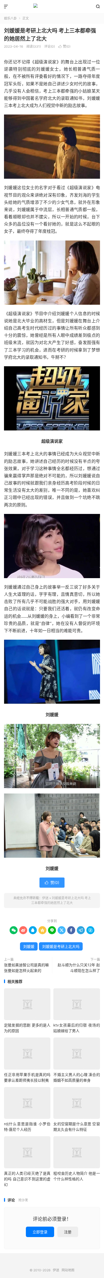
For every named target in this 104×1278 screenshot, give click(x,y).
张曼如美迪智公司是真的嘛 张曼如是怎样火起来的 (26, 968)
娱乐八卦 (10, 18)
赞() (64, 46)
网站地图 (68, 1270)
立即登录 (40, 1232)
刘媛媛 (28, 946)
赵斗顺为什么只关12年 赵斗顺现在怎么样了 (79, 968)
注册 (67, 1232)
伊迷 (52, 6)
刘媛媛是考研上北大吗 (60, 946)
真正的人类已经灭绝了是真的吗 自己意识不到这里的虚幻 (27, 1179)
